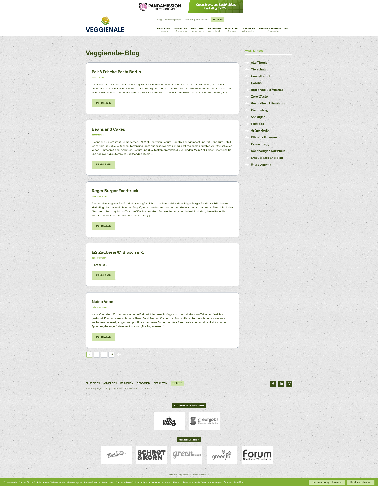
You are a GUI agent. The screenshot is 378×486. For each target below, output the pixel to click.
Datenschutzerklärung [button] (234, 482)
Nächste (119, 354)
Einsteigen (164, 29)
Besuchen (197, 29)
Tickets (218, 19)
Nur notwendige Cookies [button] (327, 482)
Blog (159, 20)
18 (111, 354)
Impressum (131, 388)
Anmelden (181, 29)
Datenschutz (147, 388)
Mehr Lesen (103, 103)
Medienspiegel (173, 20)
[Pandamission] (189, 12)
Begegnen (214, 29)
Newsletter (202, 20)
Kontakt (189, 20)
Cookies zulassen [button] (360, 482)
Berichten (231, 29)
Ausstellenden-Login (273, 29)
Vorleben (248, 29)
